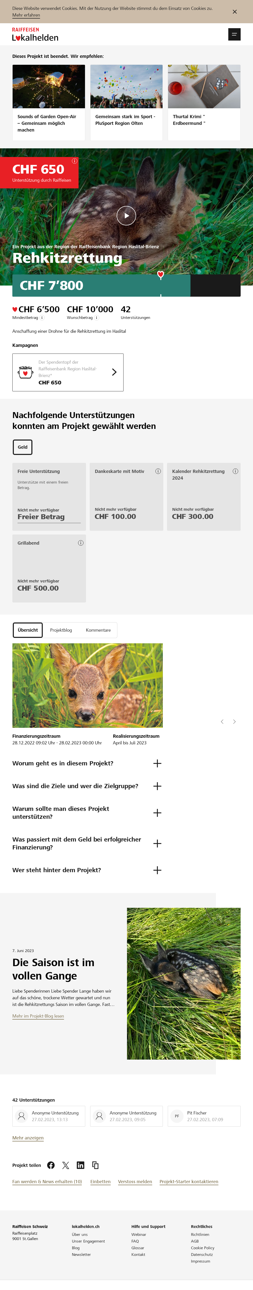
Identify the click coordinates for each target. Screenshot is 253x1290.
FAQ (135, 1241)
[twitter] (66, 1165)
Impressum (200, 1261)
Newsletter (81, 1254)
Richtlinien (200, 1234)
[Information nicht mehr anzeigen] (235, 11)
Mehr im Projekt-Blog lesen (38, 1016)
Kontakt (138, 1254)
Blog (76, 1248)
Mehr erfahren (26, 15)
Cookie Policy (202, 1248)
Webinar (138, 1234)
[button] (234, 34)
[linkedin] (80, 1165)
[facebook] (51, 1165)
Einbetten (100, 1181)
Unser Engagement (88, 1241)
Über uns (80, 1234)
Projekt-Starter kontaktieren (189, 1181)
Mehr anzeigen (28, 1137)
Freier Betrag (41, 516)
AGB (195, 1241)
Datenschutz (202, 1254)
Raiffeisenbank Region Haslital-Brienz (119, 246)
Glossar (137, 1248)
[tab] (23, 447)
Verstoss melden (135, 1181)
